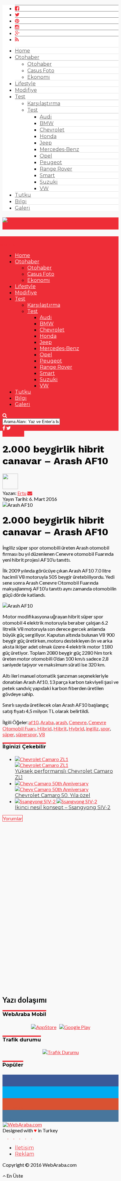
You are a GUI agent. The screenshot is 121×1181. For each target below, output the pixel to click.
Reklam (24, 1154)
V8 (42, 734)
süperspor (26, 734)
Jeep (46, 143)
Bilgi (21, 201)
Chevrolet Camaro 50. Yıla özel (52, 795)
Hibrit (60, 728)
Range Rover (56, 169)
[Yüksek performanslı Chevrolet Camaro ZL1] (41, 762)
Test (20, 97)
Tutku (23, 195)
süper (8, 734)
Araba (47, 722)
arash (61, 722)
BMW (47, 123)
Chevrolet (52, 130)
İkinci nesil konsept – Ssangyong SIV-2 (62, 807)
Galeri (22, 208)
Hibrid (44, 728)
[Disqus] (60, 904)
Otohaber (27, 57)
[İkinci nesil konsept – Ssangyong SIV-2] (56, 801)
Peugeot (51, 162)
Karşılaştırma (43, 103)
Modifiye (26, 90)
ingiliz (92, 728)
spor (105, 728)
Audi (46, 117)
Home (22, 51)
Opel (46, 156)
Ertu (21, 493)
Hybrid (76, 728)
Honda (48, 136)
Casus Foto (40, 71)
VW (44, 188)
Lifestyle (25, 84)
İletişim (24, 1148)
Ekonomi (38, 77)
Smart (47, 175)
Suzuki (49, 182)
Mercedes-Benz (59, 149)
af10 (33, 722)
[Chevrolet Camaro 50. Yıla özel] (51, 786)
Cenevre (78, 722)
